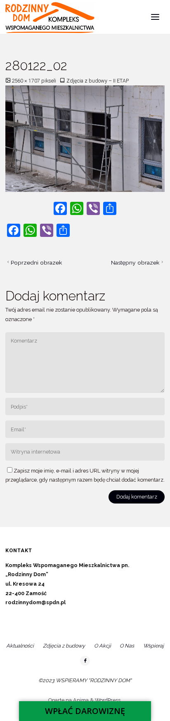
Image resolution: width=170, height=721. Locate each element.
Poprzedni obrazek (36, 262)
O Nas (127, 646)
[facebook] (85, 661)
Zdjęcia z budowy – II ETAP (97, 81)
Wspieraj (153, 646)
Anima (80, 700)
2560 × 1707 (26, 81)
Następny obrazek (135, 262)
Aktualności (20, 646)
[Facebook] (60, 209)
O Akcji (102, 646)
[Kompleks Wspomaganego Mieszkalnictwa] (49, 17)
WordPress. (108, 700)
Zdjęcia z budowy (64, 646)
